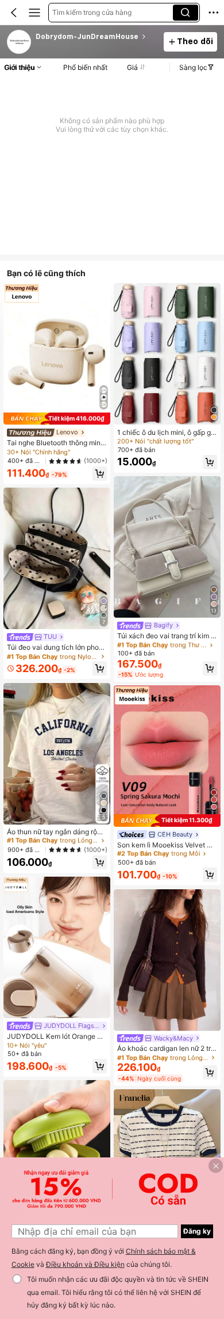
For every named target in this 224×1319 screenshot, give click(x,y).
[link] (19, 42)
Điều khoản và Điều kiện (85, 1264)
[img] (56, 419)
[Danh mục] (34, 12)
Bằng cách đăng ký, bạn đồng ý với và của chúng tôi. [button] (103, 1258)
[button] (13, 12)
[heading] (96, 37)
